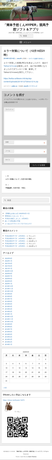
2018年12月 (9, 316)
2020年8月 (8, 273)
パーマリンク (33, 86)
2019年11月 (9, 288)
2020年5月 (8, 281)
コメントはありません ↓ (37, 58)
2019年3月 (8, 309)
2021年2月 (8, 266)
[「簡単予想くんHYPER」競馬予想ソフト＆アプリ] (26, 19)
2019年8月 (8, 296)
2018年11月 (9, 319)
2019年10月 (9, 291)
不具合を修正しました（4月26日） (17, 218)
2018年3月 (8, 339)
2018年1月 (8, 344)
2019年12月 (9, 286)
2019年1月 (8, 314)
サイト (7, 159)
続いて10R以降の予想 (12, 221)
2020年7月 (8, 276)
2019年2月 (8, 311)
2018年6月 (8, 331)
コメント (9, 109)
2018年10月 (9, 321)
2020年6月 (8, 278)
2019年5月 (8, 304)
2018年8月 (8, 326)
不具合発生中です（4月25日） (15, 236)
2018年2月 (8, 342)
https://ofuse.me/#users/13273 (13, 400)
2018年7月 (8, 329)
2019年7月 (8, 299)
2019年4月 (8, 306)
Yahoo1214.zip (10, 65)
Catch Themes (32, 456)
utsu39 (19, 58)
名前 (7, 142)
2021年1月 (8, 268)
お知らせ (14, 86)
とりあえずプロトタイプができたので (18, 223)
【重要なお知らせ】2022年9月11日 (17, 213)
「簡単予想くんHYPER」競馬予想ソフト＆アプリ (26, 26)
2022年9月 (8, 258)
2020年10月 (9, 271)
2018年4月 (8, 337)
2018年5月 (8, 334)
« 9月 (5, 387)
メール (7, 151)
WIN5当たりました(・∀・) (14, 216)
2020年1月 (8, 283)
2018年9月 (8, 324)
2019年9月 (8, 294)
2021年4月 (8, 263)
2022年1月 (8, 261)
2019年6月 (8, 301)
